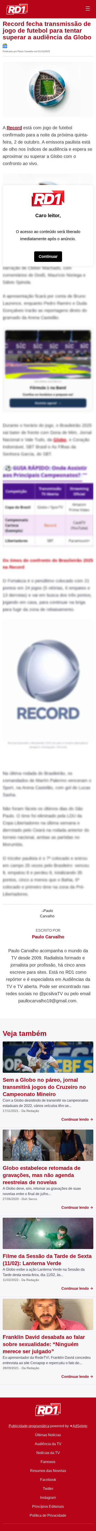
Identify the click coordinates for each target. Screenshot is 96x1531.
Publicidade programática (29, 1426)
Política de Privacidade (48, 1515)
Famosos (48, 1462)
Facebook (48, 1480)
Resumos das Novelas (48, 1471)
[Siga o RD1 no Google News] (5, 45)
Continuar (48, 256)
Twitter (48, 1489)
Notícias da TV (48, 1453)
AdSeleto (80, 1426)
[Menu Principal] (88, 9)
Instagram (48, 1497)
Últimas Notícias (48, 1435)
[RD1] (17, 9)
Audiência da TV (48, 1444)
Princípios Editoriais (48, 1506)
